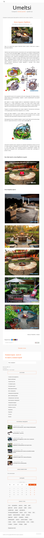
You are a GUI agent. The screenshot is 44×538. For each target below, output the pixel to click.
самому (26, 517)
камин (25, 507)
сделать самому (24, 519)
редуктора (10, 517)
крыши (16, 510)
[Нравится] (38, 342)
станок (14, 521)
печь (34, 512)
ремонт (15, 517)
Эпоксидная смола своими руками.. (20, 463)
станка (30, 519)
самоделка (21, 517)
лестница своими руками (13, 512)
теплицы (20, 524)
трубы (25, 524)
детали (15, 507)
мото (25, 512)
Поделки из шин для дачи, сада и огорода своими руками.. (24, 427)
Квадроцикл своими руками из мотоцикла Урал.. (22, 445)
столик (32, 521)
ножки (29, 512)
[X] (15, 339)
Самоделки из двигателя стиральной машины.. (22, 457)
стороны (15, 524)
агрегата (20, 505)
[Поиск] (40, 1)
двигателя (10, 507)
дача (29, 505)
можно (21, 512)
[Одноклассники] (13, 339)
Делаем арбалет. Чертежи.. (18, 433)
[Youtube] (37, 1)
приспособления (16, 514)
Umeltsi (22, 7)
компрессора (10, 510)
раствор (28, 514)
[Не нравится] (35, 342)
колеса (29, 507)
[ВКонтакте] (34, 1)
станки (9, 521)
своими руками (11, 519)
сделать (17, 519)
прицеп (23, 514)
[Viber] (16, 339)
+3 (37, 342)
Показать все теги (11, 528)
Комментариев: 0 (9, 342)
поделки (9, 514)
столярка (10, 524)
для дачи (20, 507)
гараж (25, 505)
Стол (9, 505)
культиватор (22, 510)
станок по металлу (21, 521)
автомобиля (14, 505)
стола (28, 521)
